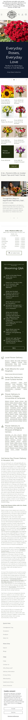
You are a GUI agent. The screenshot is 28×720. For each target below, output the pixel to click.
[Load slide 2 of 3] (14, 80)
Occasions (6, 631)
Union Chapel (15, 449)
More (14, 348)
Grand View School (14, 409)
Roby (15, 364)
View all (14, 166)
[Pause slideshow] (26, 79)
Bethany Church (22, 436)
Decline (13, 712)
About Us (5, 638)
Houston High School (15, 411)
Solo (19, 364)
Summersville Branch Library (18, 419)
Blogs (4, 651)
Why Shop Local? (8, 668)
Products (5, 634)
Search (5, 648)
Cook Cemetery (17, 384)
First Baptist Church (16, 444)
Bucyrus (7, 360)
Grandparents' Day (8, 627)
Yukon (19, 365)
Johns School (23, 412)
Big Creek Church (21, 438)
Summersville (9, 365)
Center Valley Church (16, 443)
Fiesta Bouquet (6, 152)
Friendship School (15, 407)
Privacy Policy (7, 675)
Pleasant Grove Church (16, 448)
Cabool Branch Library (16, 403)
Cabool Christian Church (13, 439)
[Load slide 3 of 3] (16, 80)
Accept (13, 708)
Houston (7, 362)
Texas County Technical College (13, 420)
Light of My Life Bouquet (18, 102)
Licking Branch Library (11, 414)
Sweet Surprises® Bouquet (19, 142)
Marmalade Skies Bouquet (6, 142)
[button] (19, 14)
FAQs (4, 661)
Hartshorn (24, 360)
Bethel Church (9, 438)
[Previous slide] (9, 79)
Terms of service (7, 685)
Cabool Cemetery (10, 382)
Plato (25, 362)
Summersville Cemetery (13, 389)
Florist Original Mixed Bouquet (5, 102)
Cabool (12, 360)
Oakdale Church (18, 446)
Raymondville (9, 364)
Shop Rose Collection (14, 72)
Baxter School (19, 401)
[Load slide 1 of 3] (12, 80)
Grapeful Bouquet (19, 162)
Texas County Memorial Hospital (13, 374)
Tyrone (15, 365)
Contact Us (6, 664)
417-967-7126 (4, 500)
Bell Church (13, 436)
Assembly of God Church (13, 435)
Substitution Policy (8, 682)
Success (24, 364)
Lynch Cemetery (17, 385)
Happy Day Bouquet (7, 122)
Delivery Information (8, 671)
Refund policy (7, 678)
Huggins (14, 362)
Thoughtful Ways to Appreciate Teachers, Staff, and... (13, 200)
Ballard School (9, 401)
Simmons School (15, 417)
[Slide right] (17, 218)
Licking (20, 362)
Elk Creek (17, 360)
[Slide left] (10, 218)
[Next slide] (19, 79)
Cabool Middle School (16, 406)
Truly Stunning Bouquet (18, 122)
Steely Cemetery (22, 387)
